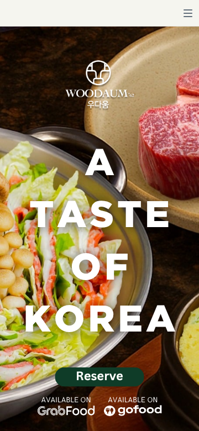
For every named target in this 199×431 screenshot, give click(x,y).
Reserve (99, 375)
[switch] (188, 13)
